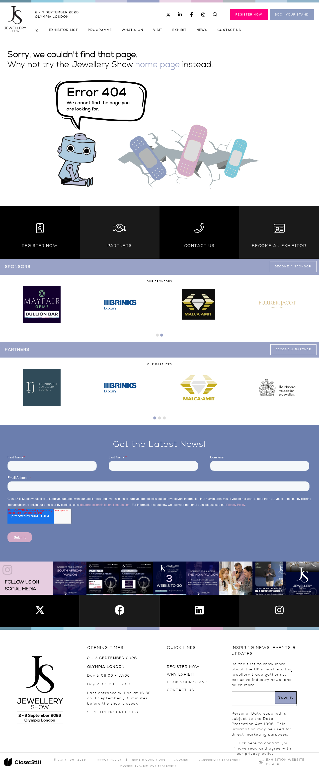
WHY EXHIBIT (181, 674)
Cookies (181, 759)
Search (215, 14)
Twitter (168, 14)
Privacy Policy (108, 759)
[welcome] (15, 30)
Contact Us (229, 30)
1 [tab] (157, 335)
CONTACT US (180, 690)
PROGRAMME (100, 30)
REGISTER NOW (183, 667)
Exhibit (179, 30)
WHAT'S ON (132, 30)
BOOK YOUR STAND (187, 682)
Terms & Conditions (147, 759)
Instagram (203, 14)
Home (37, 30)
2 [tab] (161, 335)
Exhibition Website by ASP (285, 762)
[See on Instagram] (69, 578)
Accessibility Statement (218, 759)
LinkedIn (179, 14)
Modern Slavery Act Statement (148, 765)
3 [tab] (164, 417)
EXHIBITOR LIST (63, 30)
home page (157, 64)
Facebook (191, 14)
